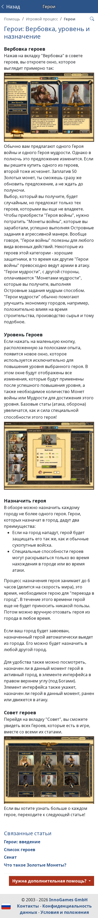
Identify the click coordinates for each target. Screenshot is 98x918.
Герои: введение (22, 842)
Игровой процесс (42, 18)
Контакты (28, 906)
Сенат (10, 857)
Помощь (12, 18)
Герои (69, 18)
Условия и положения (65, 912)
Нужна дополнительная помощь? (50, 881)
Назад (12, 6)
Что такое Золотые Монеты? (35, 865)
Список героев (19, 849)
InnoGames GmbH (68, 900)
